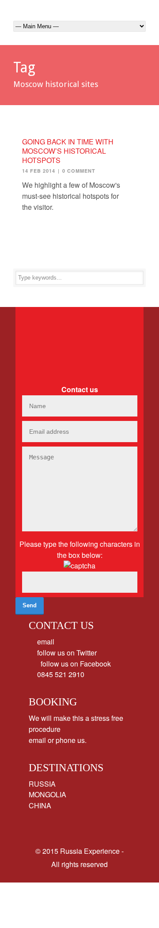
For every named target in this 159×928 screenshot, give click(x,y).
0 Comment (78, 170)
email (44, 641)
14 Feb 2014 (38, 170)
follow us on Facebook (73, 664)
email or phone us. (58, 740)
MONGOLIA (47, 794)
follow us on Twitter (66, 653)
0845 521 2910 (59, 674)
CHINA (40, 805)
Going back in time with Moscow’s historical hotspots (68, 150)
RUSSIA (42, 784)
